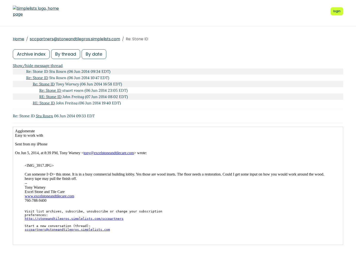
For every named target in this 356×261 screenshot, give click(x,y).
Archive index (31, 54)
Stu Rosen (44, 115)
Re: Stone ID (37, 77)
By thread (65, 54)
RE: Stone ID (50, 96)
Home (18, 39)
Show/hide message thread (38, 65)
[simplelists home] (36, 11)
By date (94, 54)
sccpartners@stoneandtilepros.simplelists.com (75, 39)
